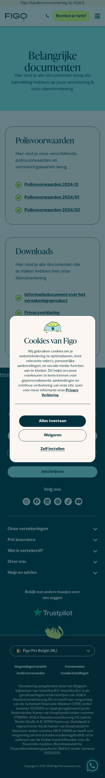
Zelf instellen (52, 449)
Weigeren (52, 435)
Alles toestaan (52, 421)
